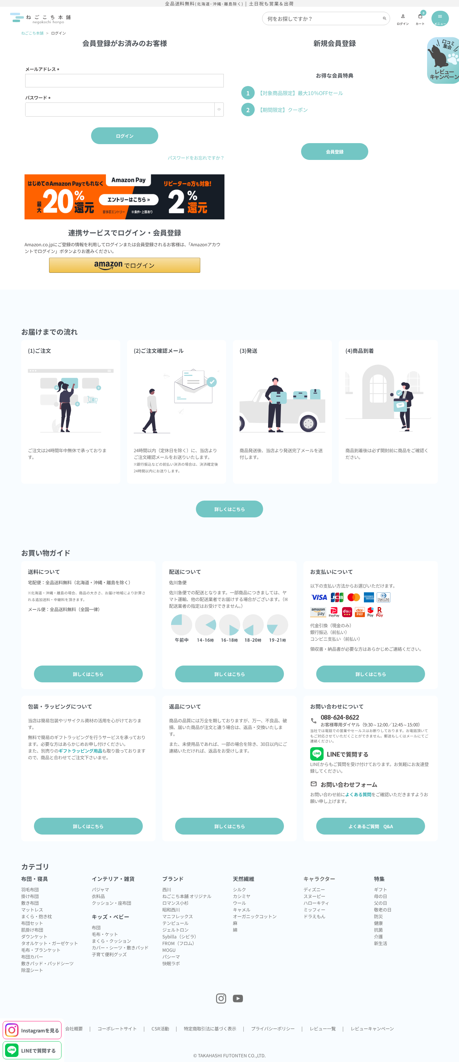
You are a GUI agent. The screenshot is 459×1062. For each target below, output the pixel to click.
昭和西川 (171, 909)
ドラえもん (314, 916)
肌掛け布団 (32, 929)
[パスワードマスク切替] (218, 109)
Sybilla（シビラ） (180, 936)
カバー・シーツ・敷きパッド (120, 947)
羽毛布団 (30, 889)
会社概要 (74, 1028)
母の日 (380, 896)
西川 (166, 889)
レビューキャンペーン (372, 1028)
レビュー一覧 (322, 1028)
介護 (378, 936)
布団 (96, 927)
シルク (239, 889)
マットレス (32, 909)
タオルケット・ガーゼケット (49, 943)
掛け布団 (30, 896)
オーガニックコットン (255, 916)
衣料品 (98, 896)
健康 (378, 923)
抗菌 (378, 929)
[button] (124, 265)
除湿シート (32, 970)
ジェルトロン (175, 929)
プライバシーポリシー (273, 1028)
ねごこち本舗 (32, 33)
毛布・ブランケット (40, 949)
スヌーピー (314, 896)
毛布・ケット (105, 934)
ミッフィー (314, 909)
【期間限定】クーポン (282, 109)
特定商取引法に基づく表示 (210, 1028)
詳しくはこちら (88, 674)
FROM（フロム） (179, 943)
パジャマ (100, 889)
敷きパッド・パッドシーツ (47, 963)
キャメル (241, 909)
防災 (378, 916)
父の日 (380, 902)
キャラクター (319, 879)
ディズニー (314, 889)
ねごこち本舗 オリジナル (186, 896)
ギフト (380, 889)
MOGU (169, 949)
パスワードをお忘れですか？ (196, 157)
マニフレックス (177, 916)
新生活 (380, 943)
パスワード (39, 97)
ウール (239, 902)
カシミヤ (241, 896)
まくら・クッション (111, 940)
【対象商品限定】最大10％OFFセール (300, 92)
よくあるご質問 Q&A (370, 826)
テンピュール (175, 923)
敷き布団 (30, 902)
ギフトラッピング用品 (80, 750)
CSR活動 (160, 1028)
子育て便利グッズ (109, 954)
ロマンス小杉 (175, 902)
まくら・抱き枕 (36, 916)
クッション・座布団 (111, 902)
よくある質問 (358, 794)
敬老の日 (382, 909)
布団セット (32, 923)
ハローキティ (316, 902)
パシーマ (171, 956)
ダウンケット (34, 936)
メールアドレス (43, 69)
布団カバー (32, 956)
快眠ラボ (171, 963)
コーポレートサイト (117, 1028)
